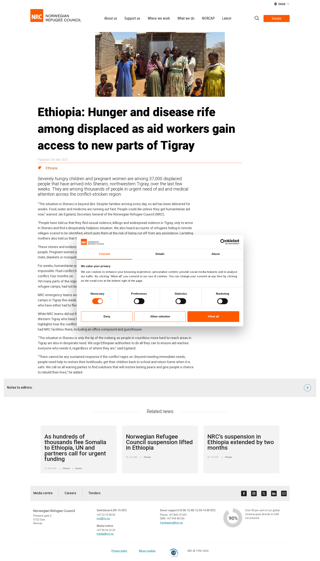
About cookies (147, 550)
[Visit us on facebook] (244, 493)
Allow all (213, 316)
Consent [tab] (104, 254)
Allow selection (160, 316)
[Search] (256, 19)
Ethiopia (51, 168)
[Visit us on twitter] (264, 493)
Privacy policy (119, 550)
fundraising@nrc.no (171, 522)
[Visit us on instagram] (254, 493)
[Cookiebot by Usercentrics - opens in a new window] (223, 242)
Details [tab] (160, 254)
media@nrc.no (105, 533)
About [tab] (215, 254)
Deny (107, 316)
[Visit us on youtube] (284, 493)
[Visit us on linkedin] (274, 493)
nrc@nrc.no (103, 518)
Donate (276, 18)
